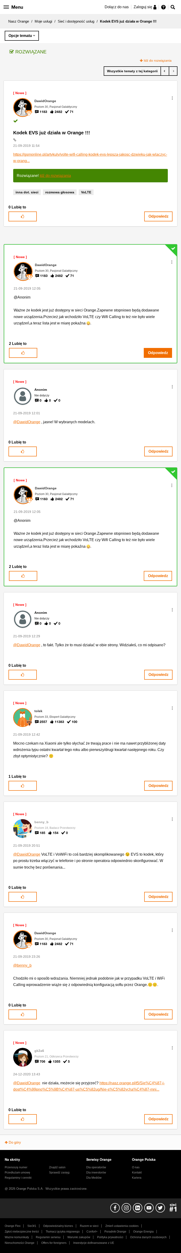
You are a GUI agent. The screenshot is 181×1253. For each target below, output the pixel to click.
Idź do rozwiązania (158, 60)
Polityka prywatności (110, 1237)
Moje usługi (43, 21)
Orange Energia (143, 1231)
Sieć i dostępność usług (76, 21)
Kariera (136, 1177)
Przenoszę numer (16, 1167)
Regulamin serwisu (48, 1237)
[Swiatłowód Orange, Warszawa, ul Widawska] (173, 71)
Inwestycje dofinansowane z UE (93, 1243)
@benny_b (22, 965)
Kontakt (137, 1172)
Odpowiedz (158, 216)
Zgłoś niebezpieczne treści (22, 1231)
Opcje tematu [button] (20, 36)
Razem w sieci (89, 1226)
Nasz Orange (18, 21)
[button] (172, 98)
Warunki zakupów (78, 1237)
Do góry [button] (15, 1142)
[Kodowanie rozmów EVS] (164, 71)
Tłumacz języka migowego (63, 1231)
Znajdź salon (57, 1167)
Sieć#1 (31, 1226)
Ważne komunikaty (17, 1237)
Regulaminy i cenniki (18, 1177)
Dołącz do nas (117, 7)
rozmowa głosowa (59, 192)
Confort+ (92, 1231)
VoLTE (86, 192)
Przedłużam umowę (17, 1172)
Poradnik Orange (115, 1231)
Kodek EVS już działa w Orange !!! (51, 132)
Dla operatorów (96, 1167)
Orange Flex (13, 1226)
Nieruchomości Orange (19, 1243)
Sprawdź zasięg (59, 1172)
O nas (136, 1167)
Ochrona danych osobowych (148, 1237)
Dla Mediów (94, 1177)
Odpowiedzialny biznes (58, 1226)
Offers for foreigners (53, 1243)
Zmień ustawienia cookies (122, 1226)
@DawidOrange (26, 422)
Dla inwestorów (96, 1172)
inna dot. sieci (27, 192)
